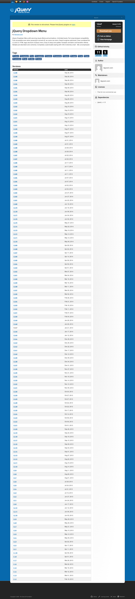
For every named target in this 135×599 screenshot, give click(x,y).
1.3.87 (15, 155)
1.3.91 (15, 117)
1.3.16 (15, 444)
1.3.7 (14, 477)
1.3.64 (15, 264)
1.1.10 (15, 553)
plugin (74, 56)
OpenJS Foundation (117, 1)
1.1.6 (14, 564)
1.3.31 (15, 387)
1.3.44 (15, 339)
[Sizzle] (24, 1)
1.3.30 (15, 391)
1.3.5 (14, 485)
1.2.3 (14, 541)
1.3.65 (15, 260)
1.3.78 (15, 211)
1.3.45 (15, 335)
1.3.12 (15, 459)
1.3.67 (15, 252)
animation (18, 59)
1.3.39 (15, 357)
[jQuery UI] (16, 1)
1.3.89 (15, 140)
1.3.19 (15, 432)
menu (16, 56)
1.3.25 (15, 410)
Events (101, 1)
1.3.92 (15, 106)
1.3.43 (15, 342)
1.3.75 (15, 222)
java (87, 56)
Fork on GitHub (105, 36)
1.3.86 (15, 162)
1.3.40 (15, 354)
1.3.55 (15, 297)
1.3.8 (14, 474)
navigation (40, 56)
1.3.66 (15, 256)
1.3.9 (14, 470)
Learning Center (105, 596)
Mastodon (122, 596)
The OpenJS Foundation (26, 596)
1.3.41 (15, 350)
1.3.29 (15, 395)
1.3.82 (15, 192)
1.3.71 (15, 237)
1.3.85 (15, 170)
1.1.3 (14, 575)
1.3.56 (15, 294)
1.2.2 (14, 545)
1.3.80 (15, 204)
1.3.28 (15, 402)
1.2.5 (14, 534)
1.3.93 (15, 95)
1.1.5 (14, 568)
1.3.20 (15, 429)
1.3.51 (15, 312)
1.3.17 (15, 440)
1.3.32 (15, 384)
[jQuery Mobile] (20, 1)
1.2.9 (14, 519)
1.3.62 (15, 271)
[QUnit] (27, 1)
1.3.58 (15, 286)
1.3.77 (15, 215)
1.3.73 (15, 230)
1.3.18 (15, 436)
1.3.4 (14, 489)
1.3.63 (15, 267)
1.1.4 (14, 571)
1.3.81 (15, 200)
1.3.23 (15, 417)
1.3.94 (15, 84)
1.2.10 (15, 515)
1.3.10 (15, 466)
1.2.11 (15, 511)
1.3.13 (15, 455)
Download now (106, 31)
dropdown (25, 56)
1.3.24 (15, 414)
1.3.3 (14, 492)
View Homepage (106, 39)
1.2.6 (14, 530)
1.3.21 (15, 425)
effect (32, 59)
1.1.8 (14, 556)
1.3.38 (15, 361)
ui (32, 56)
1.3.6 (14, 481)
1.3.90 (15, 129)
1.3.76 (15, 219)
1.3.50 (15, 316)
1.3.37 (15, 365)
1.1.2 (14, 579)
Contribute (94, 1)
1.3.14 (15, 451)
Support (108, 1)
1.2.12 (15, 508)
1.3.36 (15, 369)
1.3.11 (15, 462)
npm (73, 24)
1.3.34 (15, 376)
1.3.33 (15, 380)
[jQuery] (13, 1)
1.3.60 (15, 279)
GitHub (95, 596)
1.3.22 (15, 421)
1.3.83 (15, 185)
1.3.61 (15, 275)
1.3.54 (15, 301)
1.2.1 (14, 549)
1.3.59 (15, 282)
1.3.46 (15, 331)
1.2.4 (14, 538)
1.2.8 (14, 523)
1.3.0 (14, 504)
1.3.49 (15, 320)
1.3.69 (15, 245)
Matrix (114, 596)
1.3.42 (15, 346)
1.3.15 (15, 447)
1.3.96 (15, 72)
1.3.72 (15, 234)
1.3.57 (15, 290)
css (81, 56)
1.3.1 (14, 500)
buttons (49, 56)
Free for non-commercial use (107, 92)
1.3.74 (15, 226)
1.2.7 (14, 526)
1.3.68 (15, 249)
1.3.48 (15, 324)
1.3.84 (15, 177)
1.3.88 (15, 147)
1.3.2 (14, 496)
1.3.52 (15, 309)
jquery (67, 56)
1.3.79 (15, 207)
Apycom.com (18, 34)
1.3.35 (15, 372)
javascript (58, 56)
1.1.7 (14, 560)
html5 (39, 59)
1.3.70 (15, 241)
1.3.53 (15, 305)
